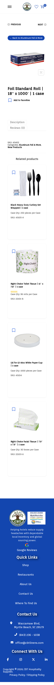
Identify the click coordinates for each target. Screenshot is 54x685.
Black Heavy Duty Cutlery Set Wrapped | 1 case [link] (26, 206)
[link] (27, 6)
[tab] (27, 122)
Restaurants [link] (26, 574)
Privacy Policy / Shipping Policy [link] (27, 675)
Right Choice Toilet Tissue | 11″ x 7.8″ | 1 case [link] (27, 285)
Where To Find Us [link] (26, 603)
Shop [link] (25, 565)
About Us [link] (26, 584)
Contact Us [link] (26, 593)
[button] (41, 72)
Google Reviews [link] (27, 550)
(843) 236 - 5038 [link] (29, 634)
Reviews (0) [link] (17, 127)
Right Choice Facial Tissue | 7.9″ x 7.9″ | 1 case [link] (27, 443)
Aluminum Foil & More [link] (30, 145)
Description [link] (17, 122)
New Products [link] (15, 147)
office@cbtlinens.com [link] (29, 642)
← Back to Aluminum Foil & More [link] (26, 38)
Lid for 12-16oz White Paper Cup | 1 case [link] (26, 364)
